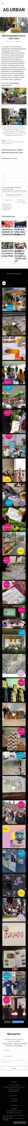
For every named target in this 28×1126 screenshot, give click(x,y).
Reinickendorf (5, 143)
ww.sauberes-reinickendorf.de (11, 84)
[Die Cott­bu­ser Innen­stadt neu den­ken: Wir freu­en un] (14, 836)
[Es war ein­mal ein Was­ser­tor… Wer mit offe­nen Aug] (14, 641)
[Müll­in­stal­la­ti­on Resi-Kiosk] (20, 224)
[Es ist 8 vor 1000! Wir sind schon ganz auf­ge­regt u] (14, 934)
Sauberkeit (10, 143)
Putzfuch (22, 141)
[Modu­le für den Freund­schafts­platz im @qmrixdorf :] (14, 861)
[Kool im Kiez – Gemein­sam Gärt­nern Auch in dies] (14, 519)
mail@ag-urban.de (14, 1089)
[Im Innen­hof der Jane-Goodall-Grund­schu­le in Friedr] (14, 446)
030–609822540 (14, 1091)
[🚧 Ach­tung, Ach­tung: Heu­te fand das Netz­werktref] (14, 690)
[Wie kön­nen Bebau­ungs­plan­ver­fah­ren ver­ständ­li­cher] (14, 568)
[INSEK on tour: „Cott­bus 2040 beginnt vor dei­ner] (14, 421)
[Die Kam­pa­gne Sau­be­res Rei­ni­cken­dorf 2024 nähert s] (14, 543)
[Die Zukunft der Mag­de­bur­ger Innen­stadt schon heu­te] (14, 372)
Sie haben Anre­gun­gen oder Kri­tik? (14, 1087)
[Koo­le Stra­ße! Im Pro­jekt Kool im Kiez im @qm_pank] (14, 763)
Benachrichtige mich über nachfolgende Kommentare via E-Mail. (11, 188)
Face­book (14, 1099)
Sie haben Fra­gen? (14, 1085)
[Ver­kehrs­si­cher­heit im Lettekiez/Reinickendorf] (8, 224)
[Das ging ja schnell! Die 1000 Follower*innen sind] (14, 910)
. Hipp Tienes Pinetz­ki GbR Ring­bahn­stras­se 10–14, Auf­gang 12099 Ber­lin (14, 1113)
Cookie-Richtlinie (5, 1119)
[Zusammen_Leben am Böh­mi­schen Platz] (8, 245)
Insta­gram (14, 1101)
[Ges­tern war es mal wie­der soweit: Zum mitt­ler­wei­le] (14, 812)
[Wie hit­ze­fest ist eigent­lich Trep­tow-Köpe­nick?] (14, 397)
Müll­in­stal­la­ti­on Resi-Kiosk (20, 232)
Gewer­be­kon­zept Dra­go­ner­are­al (20, 201)
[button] (4, 105)
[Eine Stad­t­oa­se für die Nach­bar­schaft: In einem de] (14, 592)
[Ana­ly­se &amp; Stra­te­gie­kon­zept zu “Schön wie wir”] (20, 245)
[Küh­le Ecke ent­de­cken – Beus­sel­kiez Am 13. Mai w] (14, 495)
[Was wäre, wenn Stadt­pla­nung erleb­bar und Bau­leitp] (14, 324)
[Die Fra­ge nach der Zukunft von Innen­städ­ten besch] (14, 739)
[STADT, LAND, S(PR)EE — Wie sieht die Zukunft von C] (14, 470)
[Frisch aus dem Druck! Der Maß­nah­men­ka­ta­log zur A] (14, 958)
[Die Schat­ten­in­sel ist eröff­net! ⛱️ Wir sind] (14, 299)
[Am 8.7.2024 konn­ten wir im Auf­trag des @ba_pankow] (14, 617)
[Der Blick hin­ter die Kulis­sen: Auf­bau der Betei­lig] (14, 714)
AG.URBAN (14, 9)
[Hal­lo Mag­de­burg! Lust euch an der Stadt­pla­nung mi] (14, 348)
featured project (12, 141)
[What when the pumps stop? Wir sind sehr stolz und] (14, 665)
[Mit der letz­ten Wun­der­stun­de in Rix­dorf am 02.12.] (14, 983)
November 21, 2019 (10, 41)
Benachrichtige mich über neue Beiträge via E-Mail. (14, 191)
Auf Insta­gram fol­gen (19, 1021)
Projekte (9, 140)
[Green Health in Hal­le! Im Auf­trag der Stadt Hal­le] (14, 788)
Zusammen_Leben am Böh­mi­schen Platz (11, 253)
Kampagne (18, 141)
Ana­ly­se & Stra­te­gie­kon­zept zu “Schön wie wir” (20, 256)
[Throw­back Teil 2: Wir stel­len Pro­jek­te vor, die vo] (14, 885)
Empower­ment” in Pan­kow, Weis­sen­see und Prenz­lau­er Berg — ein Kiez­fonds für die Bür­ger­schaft (7, 205)
